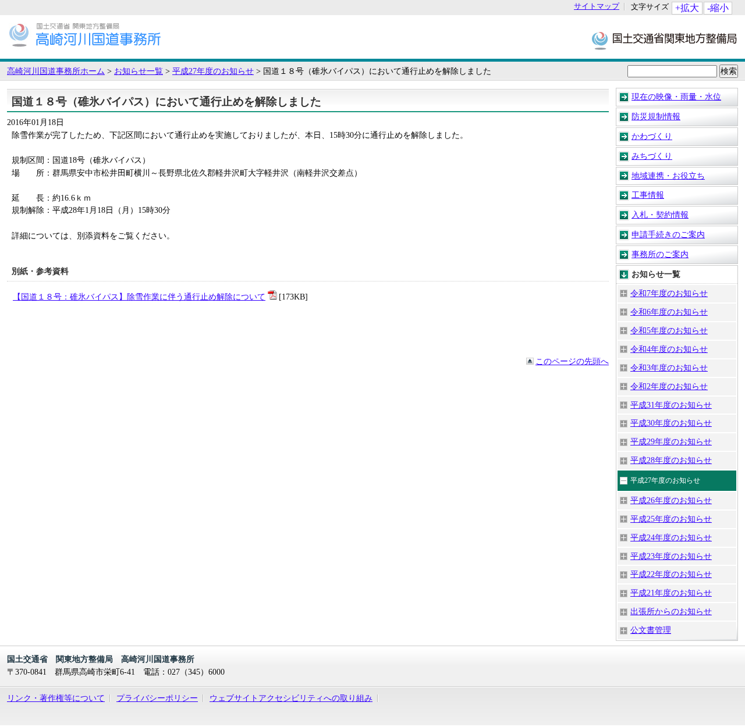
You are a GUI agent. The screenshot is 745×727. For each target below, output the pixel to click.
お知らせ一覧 (138, 71)
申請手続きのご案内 (668, 234)
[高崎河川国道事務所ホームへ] (85, 53)
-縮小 (718, 8)
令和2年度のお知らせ (669, 386)
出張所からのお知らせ (671, 611)
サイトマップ (596, 6)
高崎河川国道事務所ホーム (56, 71)
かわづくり (652, 136)
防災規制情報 (656, 116)
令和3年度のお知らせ (669, 367)
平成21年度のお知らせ (671, 592)
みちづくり (652, 156)
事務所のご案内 (660, 254)
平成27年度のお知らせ (213, 71)
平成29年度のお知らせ (671, 441)
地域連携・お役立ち (668, 175)
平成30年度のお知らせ (671, 422)
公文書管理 (650, 630)
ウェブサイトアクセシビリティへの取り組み (291, 698)
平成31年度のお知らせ (671, 404)
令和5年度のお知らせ (669, 330)
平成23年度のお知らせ (671, 556)
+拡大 (687, 8)
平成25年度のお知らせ (671, 518)
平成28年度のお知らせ (671, 460)
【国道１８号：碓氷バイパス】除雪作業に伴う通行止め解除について (139, 296)
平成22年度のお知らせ (671, 574)
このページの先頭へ (572, 361)
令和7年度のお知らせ (669, 293)
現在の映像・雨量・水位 (676, 96)
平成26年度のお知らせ (671, 500)
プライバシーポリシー (157, 698)
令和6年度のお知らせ (669, 311)
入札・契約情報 (660, 214)
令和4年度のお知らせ (669, 349)
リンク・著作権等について (56, 698)
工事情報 (648, 194)
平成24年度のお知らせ (671, 537)
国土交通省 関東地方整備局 (665, 40)
